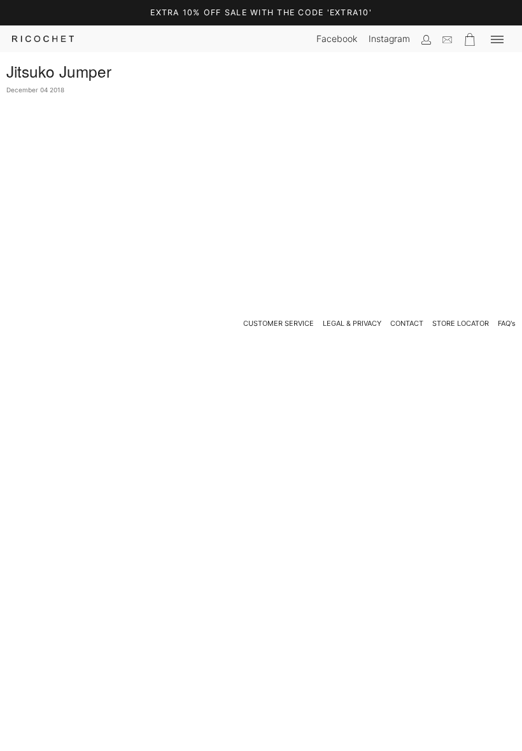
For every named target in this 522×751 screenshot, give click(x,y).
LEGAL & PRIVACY (352, 323)
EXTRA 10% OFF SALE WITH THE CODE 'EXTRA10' (261, 12)
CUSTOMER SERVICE (278, 323)
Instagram (389, 38)
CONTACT (406, 323)
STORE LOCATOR (460, 323)
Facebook (336, 38)
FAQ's (507, 323)
